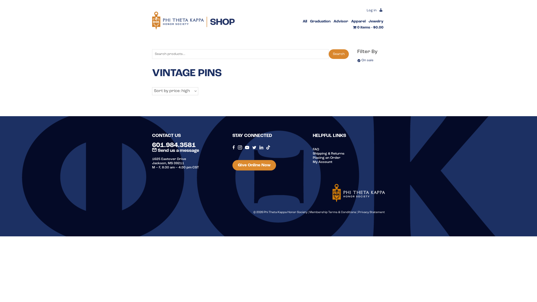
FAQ (316, 149)
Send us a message (178, 150)
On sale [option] (367, 60)
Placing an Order (326, 158)
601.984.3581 (174, 145)
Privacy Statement (371, 212)
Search (339, 54)
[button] (175, 91)
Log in (372, 10)
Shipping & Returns (328, 153)
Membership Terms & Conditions (332, 212)
